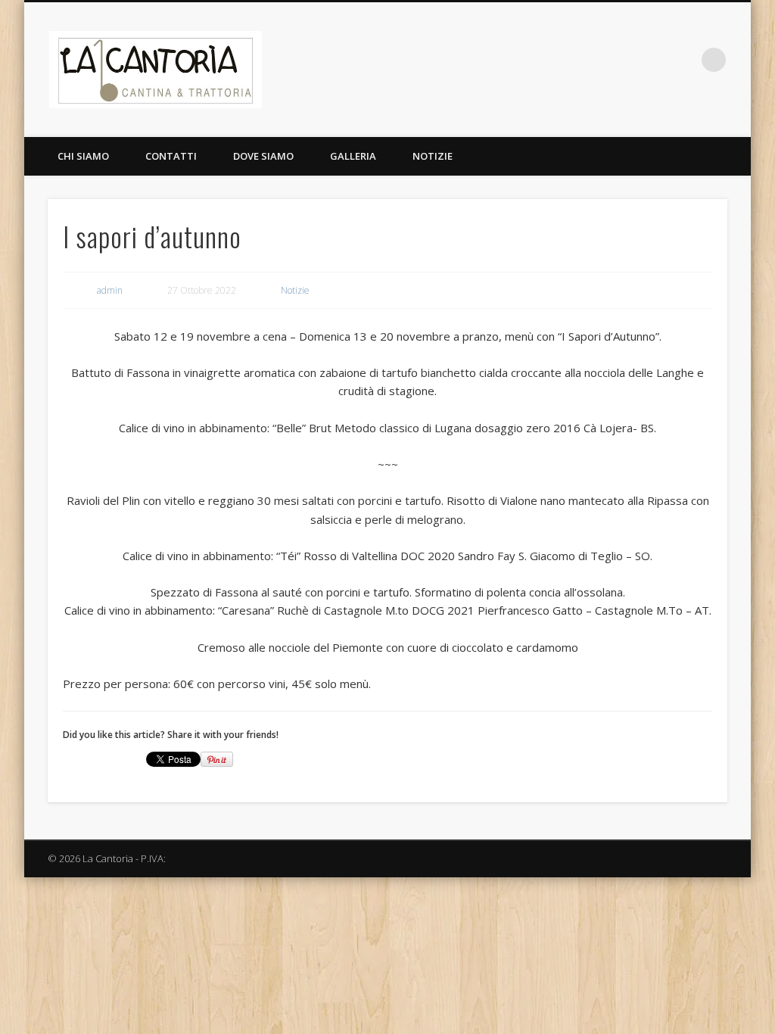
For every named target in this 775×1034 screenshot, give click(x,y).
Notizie (432, 156)
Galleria (353, 156)
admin (110, 290)
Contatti (171, 156)
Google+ (683, 60)
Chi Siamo (83, 156)
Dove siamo (263, 156)
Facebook (652, 60)
